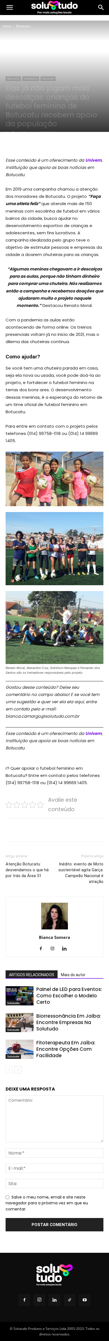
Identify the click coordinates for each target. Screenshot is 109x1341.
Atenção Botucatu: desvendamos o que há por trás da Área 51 (27, 870)
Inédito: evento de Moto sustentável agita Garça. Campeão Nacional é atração (80, 873)
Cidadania (30, 78)
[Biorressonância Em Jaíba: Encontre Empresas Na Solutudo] (20, 1022)
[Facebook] (28, 143)
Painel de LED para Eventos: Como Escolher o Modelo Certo (69, 995)
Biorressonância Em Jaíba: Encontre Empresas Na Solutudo (68, 1022)
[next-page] (18, 1069)
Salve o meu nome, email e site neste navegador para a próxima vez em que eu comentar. (47, 1203)
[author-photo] (54, 929)
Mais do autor (73, 975)
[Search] (101, 7)
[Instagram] (54, 949)
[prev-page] (9, 1069)
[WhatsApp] (67, 143)
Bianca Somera (54, 937)
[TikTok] (69, 1300)
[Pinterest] (54, 143)
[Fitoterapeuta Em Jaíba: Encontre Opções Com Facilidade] (20, 1049)
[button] (9, 7)
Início (7, 26)
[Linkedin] (66, 949)
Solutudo (48, 78)
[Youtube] (84, 1300)
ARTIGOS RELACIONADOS (31, 975)
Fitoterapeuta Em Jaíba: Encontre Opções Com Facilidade (65, 1049)
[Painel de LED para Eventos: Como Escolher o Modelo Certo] (20, 995)
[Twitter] (41, 143)
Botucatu (23, 26)
